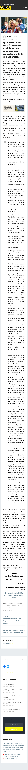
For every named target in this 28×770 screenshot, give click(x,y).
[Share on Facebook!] (6, 610)
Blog (4, 39)
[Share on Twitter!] (8, 610)
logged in (12, 643)
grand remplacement (11, 603)
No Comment (11, 39)
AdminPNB (8, 36)
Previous (6, 616)
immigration (20, 603)
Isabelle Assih (7, 605)
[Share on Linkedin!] (11, 610)
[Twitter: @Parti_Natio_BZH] (8, 666)
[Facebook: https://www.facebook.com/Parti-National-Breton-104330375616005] (4, 666)
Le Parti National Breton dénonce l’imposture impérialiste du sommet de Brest (13, 621)
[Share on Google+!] (9, 610)
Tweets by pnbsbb (8, 673)
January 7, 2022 (17, 36)
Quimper (14, 605)
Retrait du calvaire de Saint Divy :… (11, 709)
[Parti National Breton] (5, 8)
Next (4, 628)
